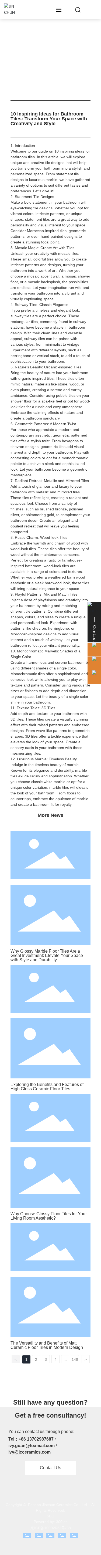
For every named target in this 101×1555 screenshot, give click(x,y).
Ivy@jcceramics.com (29, 1452)
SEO (50, 1516)
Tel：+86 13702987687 (31, 1439)
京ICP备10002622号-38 (50, 1528)
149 (75, 1359)
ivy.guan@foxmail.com (31, 1445)
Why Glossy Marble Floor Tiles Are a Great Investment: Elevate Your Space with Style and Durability (47, 955)
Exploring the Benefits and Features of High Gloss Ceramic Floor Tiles (47, 1086)
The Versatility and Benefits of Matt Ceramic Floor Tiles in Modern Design (47, 1345)
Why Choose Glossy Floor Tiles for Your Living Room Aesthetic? (49, 1215)
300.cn (62, 1522)
